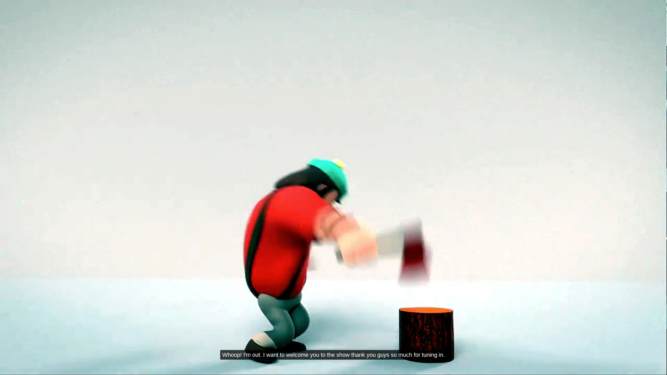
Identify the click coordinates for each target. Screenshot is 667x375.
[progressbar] (65, 368)
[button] (8, 368)
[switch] (620, 368)
